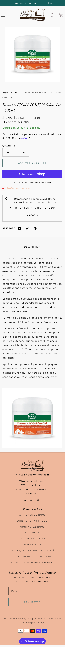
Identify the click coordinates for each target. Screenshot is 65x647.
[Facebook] (19, 228)
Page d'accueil (10, 92)
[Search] (53, 15)
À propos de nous (32, 515)
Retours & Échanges (33, 538)
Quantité (9, 145)
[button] (3, 15)
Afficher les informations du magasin (32, 211)
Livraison (32, 532)
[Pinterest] (35, 228)
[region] (32, 3)
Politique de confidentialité (32, 550)
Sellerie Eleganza (22, 618)
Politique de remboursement (32, 562)
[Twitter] (27, 228)
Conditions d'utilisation (32, 556)
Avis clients (33, 544)
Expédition (9, 127)
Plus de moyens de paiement (32, 182)
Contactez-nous (32, 527)
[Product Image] (32, 54)
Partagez (8, 228)
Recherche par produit (32, 521)
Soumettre (32, 602)
